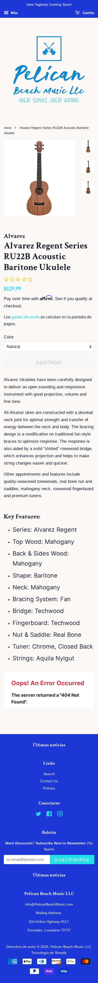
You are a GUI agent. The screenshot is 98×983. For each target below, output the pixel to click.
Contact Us (49, 781)
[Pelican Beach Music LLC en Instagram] (60, 815)
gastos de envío (25, 317)
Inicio (7, 128)
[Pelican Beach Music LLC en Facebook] (49, 815)
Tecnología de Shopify (49, 953)
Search (49, 774)
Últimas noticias (49, 745)
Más (14, 13)
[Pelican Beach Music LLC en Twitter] (38, 815)
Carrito (88, 13)
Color (9, 337)
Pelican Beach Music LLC (71, 947)
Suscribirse (72, 859)
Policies (49, 788)
